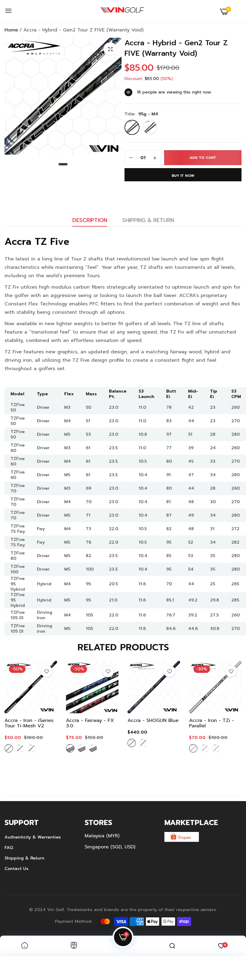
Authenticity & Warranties (32, 837)
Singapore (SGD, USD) (110, 847)
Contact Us (16, 868)
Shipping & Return (148, 220)
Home (11, 30)
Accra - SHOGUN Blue (153, 720)
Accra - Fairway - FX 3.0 (90, 723)
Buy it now (183, 175)
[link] (46, 671)
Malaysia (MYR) (102, 835)
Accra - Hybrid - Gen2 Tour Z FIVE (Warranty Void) (176, 48)
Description (89, 220)
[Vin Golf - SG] (122, 11)
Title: (141, 114)
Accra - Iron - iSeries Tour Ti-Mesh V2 (28, 723)
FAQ (8, 848)
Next (226, 719)
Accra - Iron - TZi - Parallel (211, 723)
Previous (19, 719)
